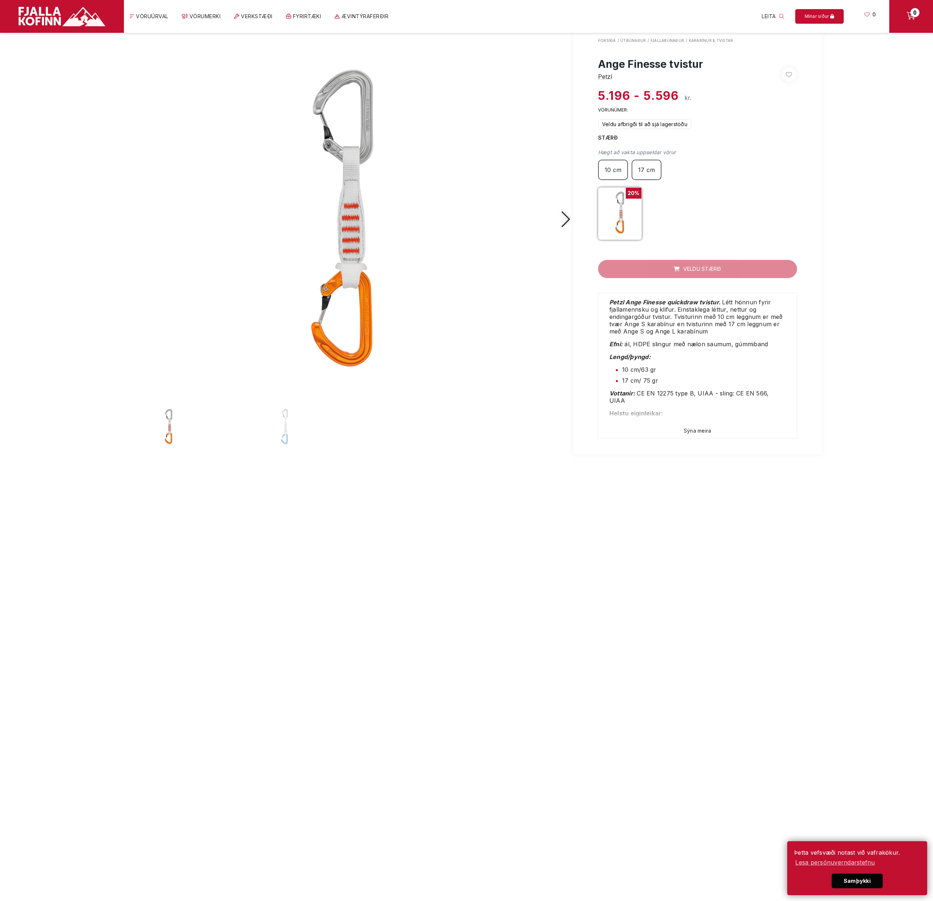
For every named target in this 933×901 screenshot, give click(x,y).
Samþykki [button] (857, 881)
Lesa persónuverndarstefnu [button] (835, 862)
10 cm (613, 169)
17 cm (646, 169)
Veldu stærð (701, 269)
